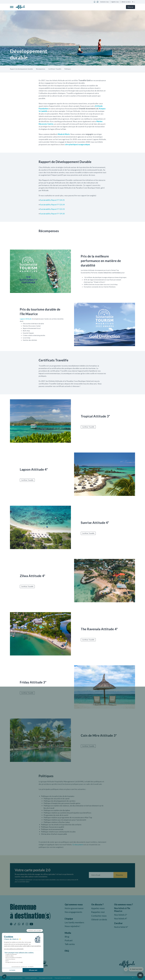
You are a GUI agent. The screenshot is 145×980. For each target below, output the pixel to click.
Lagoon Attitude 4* (34, 469)
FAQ (67, 950)
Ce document (77, 844)
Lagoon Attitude (25, 319)
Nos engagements (73, 912)
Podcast (68, 940)
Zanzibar (118, 923)
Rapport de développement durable (21, 69)
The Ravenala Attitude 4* (99, 629)
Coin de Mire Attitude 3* (99, 735)
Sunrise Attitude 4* (95, 523)
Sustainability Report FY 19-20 (52, 214)
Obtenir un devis (126, 2)
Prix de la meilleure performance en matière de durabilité (101, 260)
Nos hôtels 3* (120, 914)
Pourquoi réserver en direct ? (63, 978)
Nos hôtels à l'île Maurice (122, 909)
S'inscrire (119, 875)
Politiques (67, 69)
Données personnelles (16, 978)
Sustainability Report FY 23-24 (52, 204)
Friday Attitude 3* (33, 682)
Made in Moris (64, 134)
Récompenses (40, 69)
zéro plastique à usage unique (77, 144)
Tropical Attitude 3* (95, 416)
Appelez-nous (115, 2)
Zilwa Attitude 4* (32, 576)
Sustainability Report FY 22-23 (52, 209)
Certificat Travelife (88, 427)
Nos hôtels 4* (120, 918)
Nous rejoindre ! (72, 926)
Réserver (130, 7)
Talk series (70, 944)
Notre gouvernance (74, 908)
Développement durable (45, 978)
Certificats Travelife (54, 69)
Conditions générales (31, 978)
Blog (67, 936)
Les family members (74, 922)
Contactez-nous (104, 2)
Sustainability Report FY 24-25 (52, 200)
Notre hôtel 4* (121, 927)
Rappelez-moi (98, 912)
